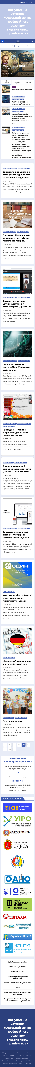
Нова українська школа (9, 423)
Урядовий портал (17, 971)
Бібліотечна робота (8, 717)
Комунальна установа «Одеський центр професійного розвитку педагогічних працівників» (17, 21)
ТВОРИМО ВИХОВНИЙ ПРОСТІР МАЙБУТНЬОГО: (17, 67)
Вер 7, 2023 (8, 373)
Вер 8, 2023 (8, 181)
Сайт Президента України (17, 962)
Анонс (14, 86)
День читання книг (12, 721)
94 (28, 745)
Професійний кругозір (23, 63)
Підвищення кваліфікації (22, 1058)
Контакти (28, 1063)
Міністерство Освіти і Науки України (17, 983)
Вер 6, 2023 (8, 475)
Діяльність (13, 1055)
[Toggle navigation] (18, 41)
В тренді (28, 83)
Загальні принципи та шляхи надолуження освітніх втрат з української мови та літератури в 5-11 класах (17, 307)
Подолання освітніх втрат (10, 168)
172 (9, 749)
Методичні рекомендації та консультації (13, 1063)
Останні (6, 82)
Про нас (5, 1055)
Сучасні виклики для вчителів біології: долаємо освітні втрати (16, 367)
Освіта (17, 987)
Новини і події (9, 1058)
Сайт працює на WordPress (9, 1053)
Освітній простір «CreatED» (23, 1061)
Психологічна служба (24, 1055)
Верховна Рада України (17, 966)
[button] (32, 41)
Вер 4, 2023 (8, 604)
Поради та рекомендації (10, 63)
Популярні (17, 83)
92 (19, 745)
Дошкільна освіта (7, 462)
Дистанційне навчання (8, 1061)
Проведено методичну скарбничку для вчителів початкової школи (15, 433)
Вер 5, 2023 (8, 541)
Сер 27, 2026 (9, 73)
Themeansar (30, 1053)
